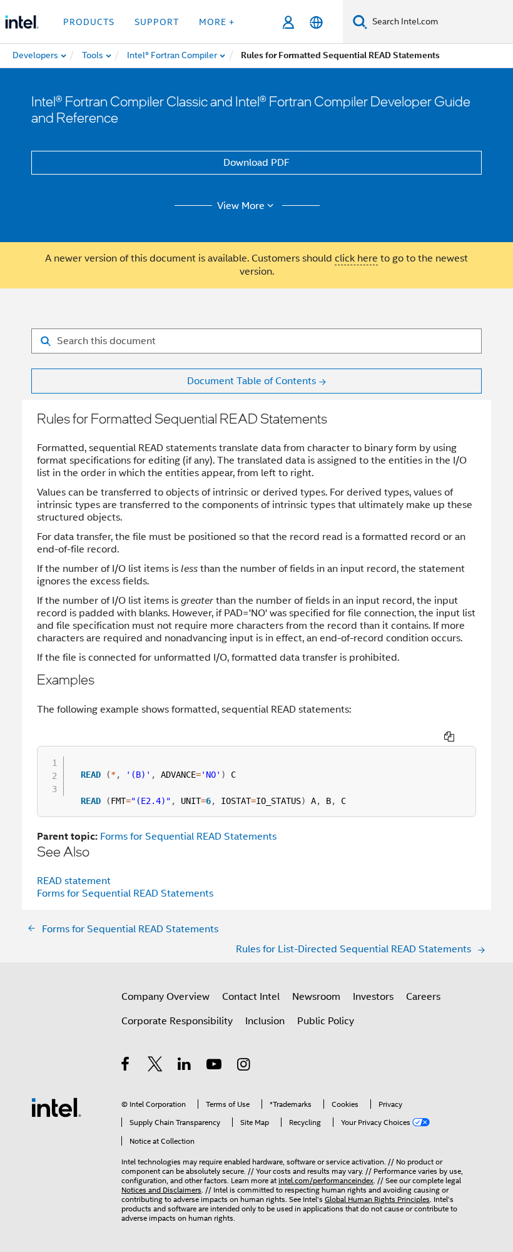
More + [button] (217, 22)
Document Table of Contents (251, 381)
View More (241, 206)
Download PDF (256, 162)
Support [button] (157, 22)
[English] (316, 22)
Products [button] (88, 22)
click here (356, 258)
